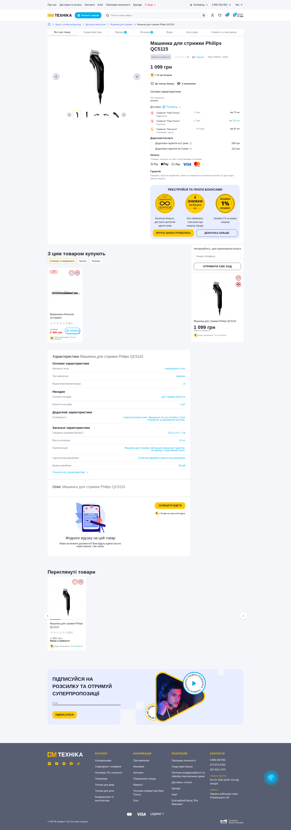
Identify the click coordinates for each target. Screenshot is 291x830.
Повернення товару (144, 778)
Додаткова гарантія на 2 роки (171, 143)
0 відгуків (199, 57)
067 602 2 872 (218, 769)
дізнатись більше (216, 233)
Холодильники (103, 760)
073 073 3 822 (218, 764)
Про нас (52, 4)
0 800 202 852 (219, 4)
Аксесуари (192, 32)
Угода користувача (182, 766)
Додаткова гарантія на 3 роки (171, 148)
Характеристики (93, 32)
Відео (169, 32)
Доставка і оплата (182, 782)
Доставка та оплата (71, 4)
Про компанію (141, 760)
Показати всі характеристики (68, 472)
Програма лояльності (118, 4)
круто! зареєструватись (173, 233)
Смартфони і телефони (108, 766)
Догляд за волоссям (95, 24)
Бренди (137, 4)
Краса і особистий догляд (68, 24)
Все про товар (62, 32)
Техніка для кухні (104, 791)
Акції (174, 794)
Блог (100, 4)
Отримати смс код (217, 266)
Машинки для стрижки (121, 24)
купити (74, 331)
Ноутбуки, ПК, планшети (108, 772)
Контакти (90, 4)
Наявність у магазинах (224, 32)
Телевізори (101, 778)
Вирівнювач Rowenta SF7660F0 (62, 316)
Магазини (138, 766)
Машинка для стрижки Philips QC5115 (66, 625)
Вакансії (138, 784)
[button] (69, 114)
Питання (146, 32)
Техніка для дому (104, 784)
